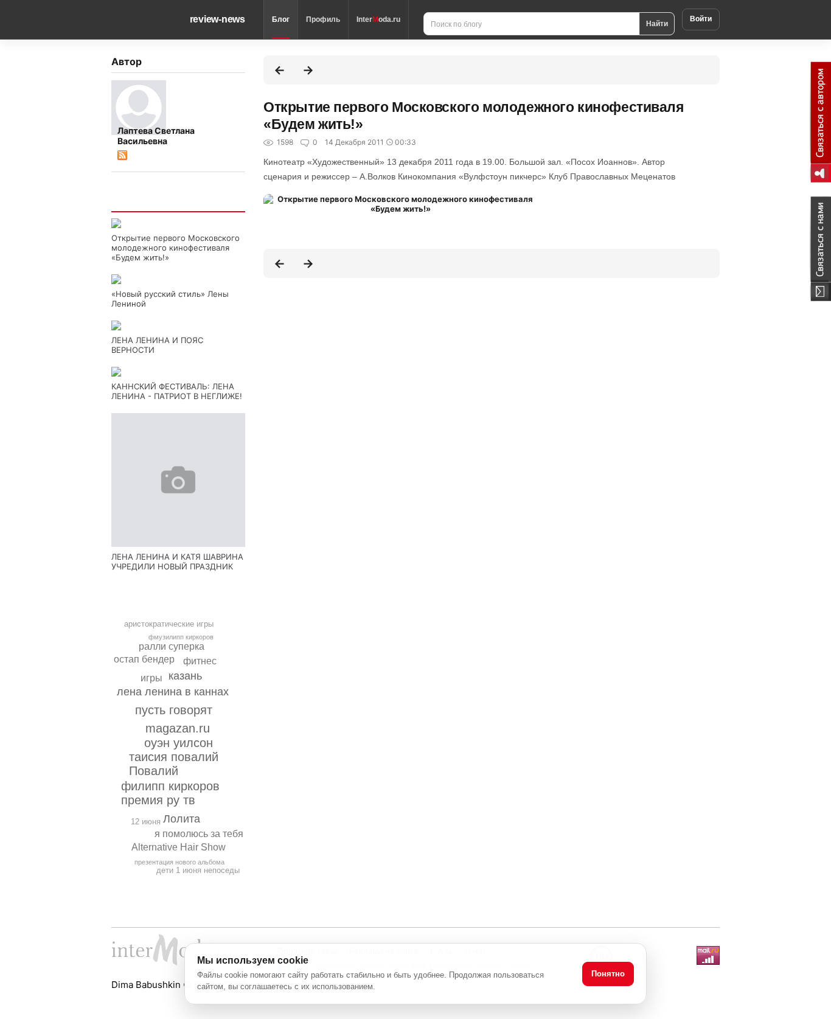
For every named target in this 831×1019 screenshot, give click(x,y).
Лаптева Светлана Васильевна (156, 135)
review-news (217, 19)
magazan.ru (177, 728)
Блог (281, 19)
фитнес (200, 661)
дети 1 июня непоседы (198, 870)
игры (151, 678)
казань (185, 676)
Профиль (323, 19)
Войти (701, 19)
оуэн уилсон (178, 742)
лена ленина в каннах (173, 692)
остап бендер (144, 659)
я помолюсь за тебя (199, 834)
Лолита (181, 819)
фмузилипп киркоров (181, 637)
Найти (657, 23)
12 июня (146, 821)
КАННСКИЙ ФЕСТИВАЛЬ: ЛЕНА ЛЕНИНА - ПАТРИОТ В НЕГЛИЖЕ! (176, 391)
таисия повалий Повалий (173, 763)
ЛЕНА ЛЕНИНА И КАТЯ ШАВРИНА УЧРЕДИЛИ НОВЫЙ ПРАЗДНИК (177, 561)
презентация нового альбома (179, 862)
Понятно (608, 973)
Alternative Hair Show (178, 847)
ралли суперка (171, 646)
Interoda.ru (378, 19)
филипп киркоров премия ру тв (170, 793)
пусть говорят (173, 710)
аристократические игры (169, 623)
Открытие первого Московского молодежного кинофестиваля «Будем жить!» (175, 247)
